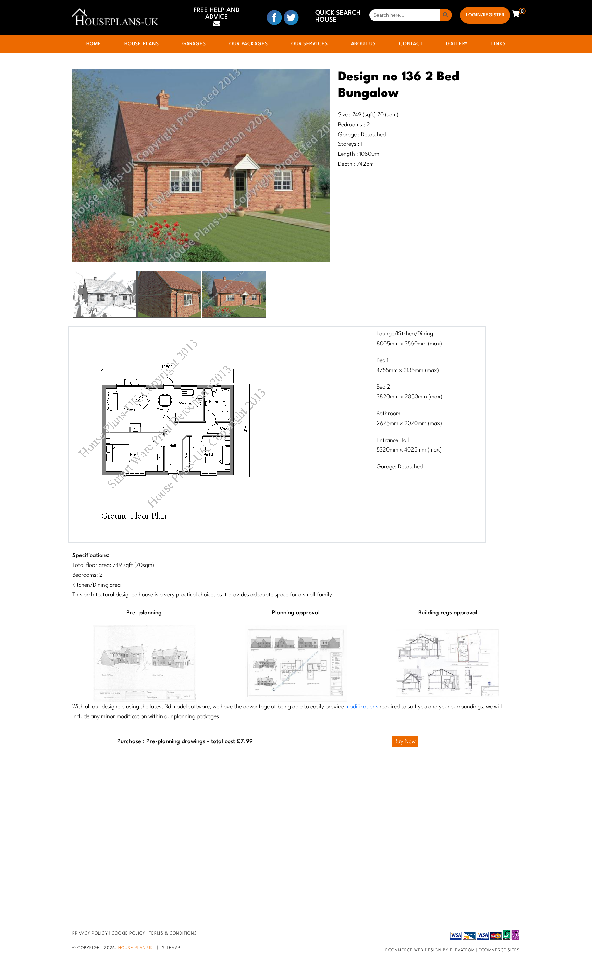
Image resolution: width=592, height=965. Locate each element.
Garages (194, 43)
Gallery (457, 43)
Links (498, 43)
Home (93, 43)
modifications (361, 707)
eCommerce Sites (499, 950)
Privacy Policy (90, 933)
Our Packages (248, 43)
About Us (363, 43)
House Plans (141, 43)
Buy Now (405, 742)
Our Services (309, 43)
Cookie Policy (129, 933)
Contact (411, 43)
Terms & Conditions (173, 933)
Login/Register (485, 15)
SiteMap (171, 948)
